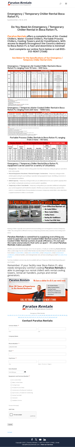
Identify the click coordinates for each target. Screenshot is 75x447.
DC (20, 315)
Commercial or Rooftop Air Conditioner (22, 390)
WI (52, 317)
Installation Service (17, 400)
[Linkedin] (44, 440)
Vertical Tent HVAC (17, 395)
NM (19, 317)
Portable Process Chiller (18, 387)
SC (35, 317)
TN (39, 317)
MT (56, 315)
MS (54, 315)
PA (32, 317)
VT (47, 317)
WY (56, 317)
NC (58, 315)
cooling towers (47, 253)
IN (32, 315)
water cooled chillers (33, 253)
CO (16, 315)
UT (43, 317)
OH (25, 317)
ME (47, 315)
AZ (12, 315)
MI (42, 315)
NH (64, 315)
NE (62, 315)
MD (44, 315)
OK (28, 317)
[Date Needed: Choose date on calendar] (25, 372)
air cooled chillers (19, 253)
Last (39, 331)
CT (18, 315)
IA (28, 315)
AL (8, 315)
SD (37, 317)
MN (49, 315)
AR (10, 315)
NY (23, 317)
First (10, 331)
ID (29, 315)
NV (21, 317)
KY (36, 315)
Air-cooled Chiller (16, 380)
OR (30, 317)
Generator (15, 398)
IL (31, 315)
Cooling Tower (16, 385)
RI (33, 317)
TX (41, 317)
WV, (54, 317)
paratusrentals (13, 20)
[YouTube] (40, 440)
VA (45, 317)
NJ (66, 315)
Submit (10, 424)
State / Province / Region (45, 364)
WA (50, 317)
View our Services (47, 444)
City (10, 364)
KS (34, 315)
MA (40, 315)
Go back (10, 432)
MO (51, 315)
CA (14, 315)
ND (60, 315)
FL (24, 315)
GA (26, 315)
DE (22, 315)
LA (38, 315)
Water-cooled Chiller (17, 382)
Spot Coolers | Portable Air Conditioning (22, 392)
